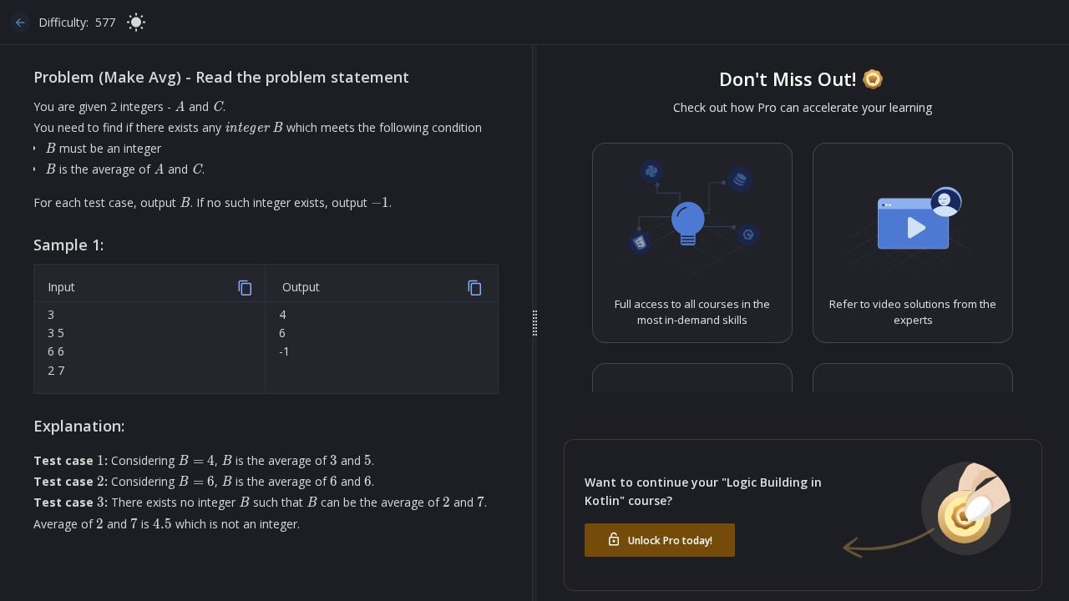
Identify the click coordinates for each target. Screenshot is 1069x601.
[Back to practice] (20, 23)
